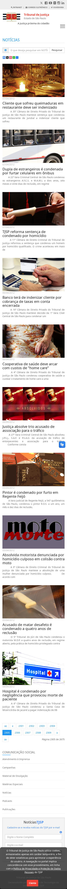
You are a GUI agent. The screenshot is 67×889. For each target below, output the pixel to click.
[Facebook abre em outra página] (46, 3)
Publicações (8, 809)
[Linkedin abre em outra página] (63, 3)
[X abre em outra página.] (42, 3)
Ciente (32, 883)
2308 (38, 732)
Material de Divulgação (15, 775)
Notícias (6, 792)
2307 (27, 732)
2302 (31, 725)
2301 (21, 725)
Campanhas (8, 767)
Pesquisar (57, 50)
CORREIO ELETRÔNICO (37, 7)
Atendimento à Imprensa (16, 759)
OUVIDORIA (58, 7)
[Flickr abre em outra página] (54, 3)
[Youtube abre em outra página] (50, 3)
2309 (48, 732)
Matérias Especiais (12, 784)
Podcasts (7, 800)
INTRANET (17, 7)
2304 (52, 725)
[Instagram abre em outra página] (58, 3)
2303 (42, 725)
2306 (17, 732)
